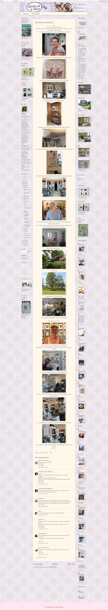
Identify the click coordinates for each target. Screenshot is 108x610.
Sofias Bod (81, 244)
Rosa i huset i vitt (42, 547)
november (26, 192)
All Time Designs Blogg (82, 431)
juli (25, 203)
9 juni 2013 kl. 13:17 (43, 514)
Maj (39, 511)
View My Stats (81, 175)
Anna (24, 113)
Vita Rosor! (81, 535)
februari (26, 235)
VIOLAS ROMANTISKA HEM (81, 386)
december (26, 189)
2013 (24, 187)
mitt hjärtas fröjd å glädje (44, 471)
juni (25, 206)
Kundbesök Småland (26, 222)
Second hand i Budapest (27, 225)
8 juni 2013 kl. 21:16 (43, 493)
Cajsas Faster (81, 522)
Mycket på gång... (26, 219)
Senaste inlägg (38, 564)
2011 (24, 242)
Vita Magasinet (82, 487)
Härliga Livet (81, 259)
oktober (26, 196)
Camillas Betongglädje (81, 550)
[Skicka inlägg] (51, 452)
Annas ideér (35, 14)
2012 (24, 240)
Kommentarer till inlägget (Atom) (48, 567)
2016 (24, 180)
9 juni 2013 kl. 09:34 (43, 506)
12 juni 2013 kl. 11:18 (43, 554)
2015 (24, 183)
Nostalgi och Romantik (81, 416)
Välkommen (24, 258)
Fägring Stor (81, 316)
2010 (24, 244)
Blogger (61, 607)
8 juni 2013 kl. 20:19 (43, 467)
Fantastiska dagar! (26, 215)
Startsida (26, 14)
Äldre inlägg (71, 564)
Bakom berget (81, 458)
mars (25, 233)
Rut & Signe (81, 472)
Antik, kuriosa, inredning (82, 508)
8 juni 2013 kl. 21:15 (43, 484)
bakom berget (41, 533)
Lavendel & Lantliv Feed (81, 566)
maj (25, 228)
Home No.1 (81, 287)
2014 (24, 185)
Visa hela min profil (25, 170)
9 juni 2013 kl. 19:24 (43, 529)
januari (26, 237)
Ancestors (85, 376)
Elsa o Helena (81, 493)
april (25, 231)
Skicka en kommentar (42, 557)
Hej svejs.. (85, 363)
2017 (24, 178)
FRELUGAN (81, 574)
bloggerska (49, 31)
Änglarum (40, 498)
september (26, 198)
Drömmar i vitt (81, 586)
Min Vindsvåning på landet (81, 597)
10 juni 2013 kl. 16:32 (43, 543)
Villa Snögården (81, 591)
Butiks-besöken (26, 212)
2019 (24, 176)
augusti (26, 201)
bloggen (69, 347)
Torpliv (80, 444)
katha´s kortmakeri (43, 460)
